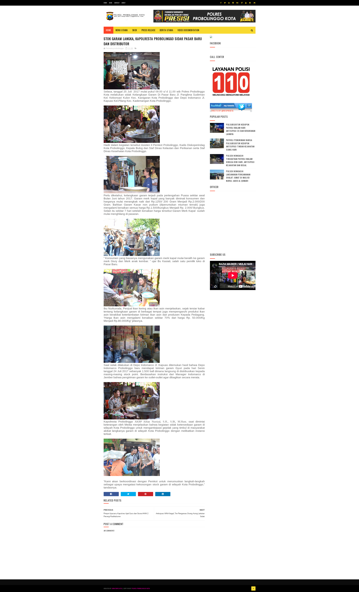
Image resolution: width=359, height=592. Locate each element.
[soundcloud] (254, 3)
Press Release (148, 30)
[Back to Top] (253, 588)
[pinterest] (250, 3)
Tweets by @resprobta (222, 110)
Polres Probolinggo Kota (141, 588)
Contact (117, 3)
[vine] (241, 3)
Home (105, 3)
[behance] (237, 3)
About (124, 3)
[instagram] (233, 3)
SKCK (110, 3)
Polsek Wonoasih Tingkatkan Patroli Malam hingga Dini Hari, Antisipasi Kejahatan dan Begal (240, 160)
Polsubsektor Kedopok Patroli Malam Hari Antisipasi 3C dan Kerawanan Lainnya (240, 129)
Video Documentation (188, 30)
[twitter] (225, 3)
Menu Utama (122, 30)
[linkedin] (229, 3)
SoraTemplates (117, 588)
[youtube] (246, 3)
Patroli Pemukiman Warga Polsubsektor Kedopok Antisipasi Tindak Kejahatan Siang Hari (240, 144)
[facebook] (220, 3)
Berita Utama (166, 30)
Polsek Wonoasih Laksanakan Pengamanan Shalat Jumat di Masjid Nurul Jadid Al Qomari (238, 176)
